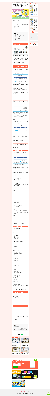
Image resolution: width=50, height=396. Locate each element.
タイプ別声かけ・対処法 (17, 37)
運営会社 (20, 393)
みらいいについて (17, 393)
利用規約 (30, 393)
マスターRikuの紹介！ (17, 34)
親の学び (14, 2)
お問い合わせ (33, 393)
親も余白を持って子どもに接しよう (18, 39)
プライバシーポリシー (23, 393)
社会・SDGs (32, 38)
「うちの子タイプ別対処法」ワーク (18, 38)
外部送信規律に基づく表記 (27, 393)
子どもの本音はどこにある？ (17, 36)
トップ (12, 2)
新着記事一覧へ (33, 29)
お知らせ (31, 37)
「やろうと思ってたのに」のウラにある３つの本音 (19, 35)
